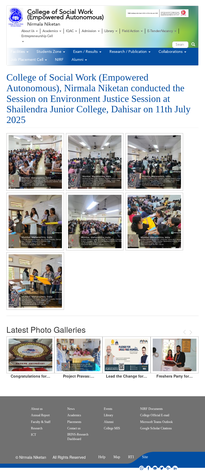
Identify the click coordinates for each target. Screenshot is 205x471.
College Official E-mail (154, 415)
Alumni (78, 60)
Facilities (18, 52)
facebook (148, 468)
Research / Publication (128, 52)
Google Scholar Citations (156, 428)
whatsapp (141, 468)
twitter (161, 468)
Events (108, 409)
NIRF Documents (151, 409)
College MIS (112, 428)
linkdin (175, 468)
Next (190, 332)
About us (37, 409)
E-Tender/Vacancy (160, 31)
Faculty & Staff (40, 422)
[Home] (18, 17)
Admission (89, 31)
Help (101, 457)
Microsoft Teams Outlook (156, 422)
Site (145, 457)
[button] (35, 162)
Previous (185, 332)
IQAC (70, 31)
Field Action (131, 31)
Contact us (74, 428)
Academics (50, 31)
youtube (155, 468)
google (168, 468)
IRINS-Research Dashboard (77, 437)
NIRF (59, 60)
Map (116, 457)
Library (109, 31)
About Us (28, 31)
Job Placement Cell (27, 60)
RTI (131, 457)
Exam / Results (86, 52)
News (71, 409)
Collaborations (171, 52)
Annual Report (40, 415)
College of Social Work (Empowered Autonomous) (65, 14)
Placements (74, 422)
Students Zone (49, 52)
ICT (33, 435)
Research (36, 428)
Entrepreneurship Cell (37, 36)
